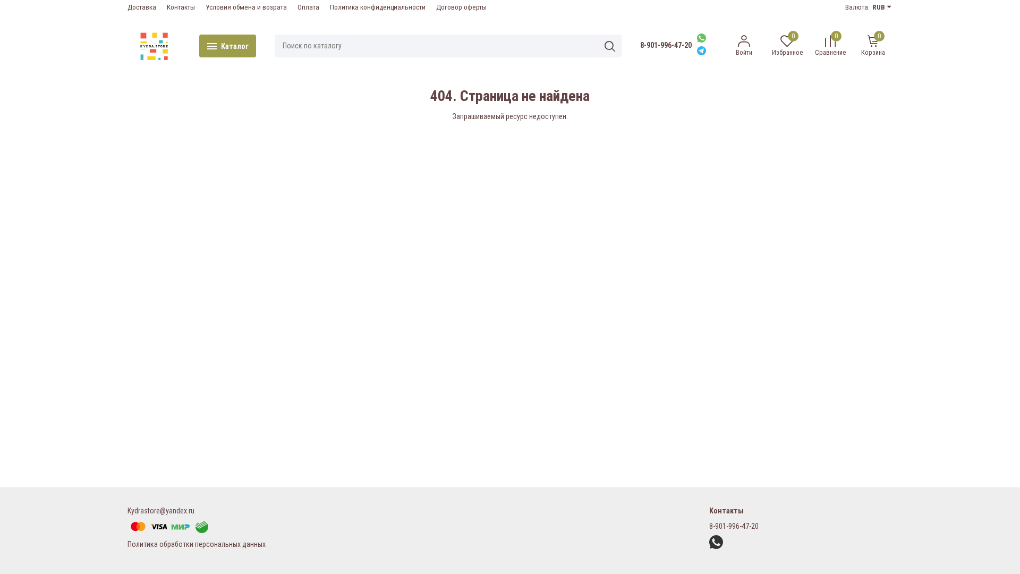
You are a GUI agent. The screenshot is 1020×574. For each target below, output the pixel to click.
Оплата (308, 7)
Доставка (142, 7)
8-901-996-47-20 (666, 45)
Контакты (181, 7)
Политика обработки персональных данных (197, 544)
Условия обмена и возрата (246, 7)
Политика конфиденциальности (378, 7)
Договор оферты (461, 7)
